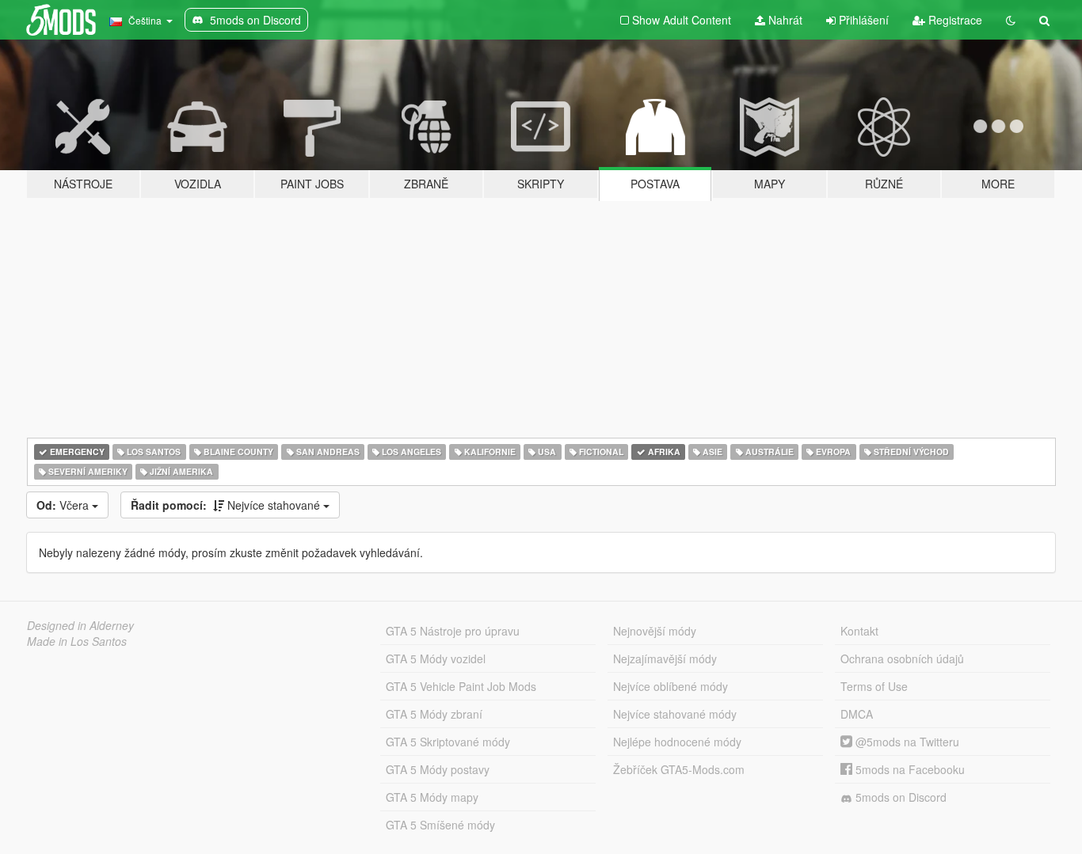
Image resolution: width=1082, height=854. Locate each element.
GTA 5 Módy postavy (438, 769)
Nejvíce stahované (227, 505)
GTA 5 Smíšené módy (440, 825)
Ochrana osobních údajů (902, 658)
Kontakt (859, 631)
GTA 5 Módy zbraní (434, 714)
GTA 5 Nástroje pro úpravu (453, 631)
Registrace (953, 20)
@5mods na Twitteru (905, 742)
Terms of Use (874, 686)
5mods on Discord (899, 797)
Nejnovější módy (654, 631)
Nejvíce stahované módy (675, 714)
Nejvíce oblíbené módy (670, 686)
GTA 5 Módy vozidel (436, 658)
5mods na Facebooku (908, 769)
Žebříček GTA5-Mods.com (679, 769)
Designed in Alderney (80, 625)
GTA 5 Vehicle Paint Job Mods (461, 686)
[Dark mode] (1010, 20)
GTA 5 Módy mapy (432, 797)
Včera (64, 505)
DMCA (856, 714)
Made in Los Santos (77, 641)
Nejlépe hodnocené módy (677, 742)
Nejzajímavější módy (665, 658)
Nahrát (783, 20)
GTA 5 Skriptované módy (448, 742)
